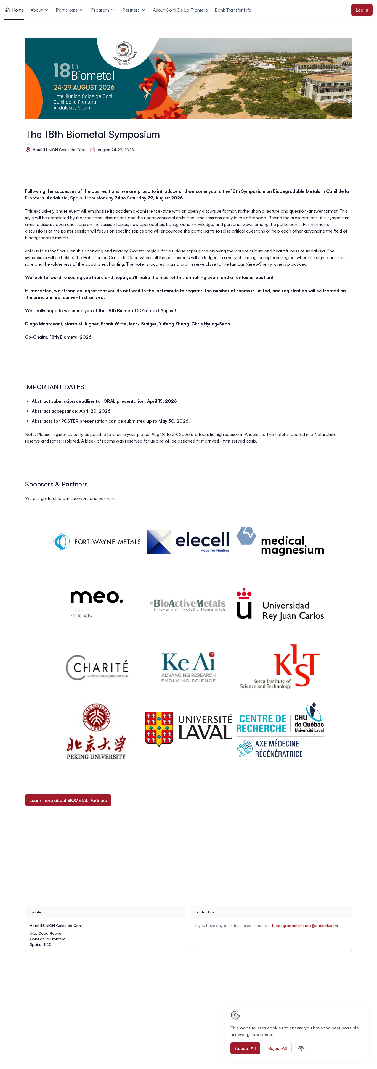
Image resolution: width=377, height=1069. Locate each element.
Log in (362, 10)
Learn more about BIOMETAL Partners (68, 800)
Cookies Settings (301, 1048)
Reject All (277, 1048)
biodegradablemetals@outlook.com (305, 925)
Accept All (245, 1048)
